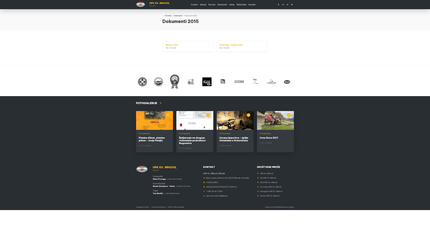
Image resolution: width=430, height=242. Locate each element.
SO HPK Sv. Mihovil (267, 178)
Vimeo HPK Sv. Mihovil (269, 196)
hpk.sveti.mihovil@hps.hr (217, 196)
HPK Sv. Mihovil (266, 173)
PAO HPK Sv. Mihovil (268, 182)
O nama (194, 4)
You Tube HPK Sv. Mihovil (270, 187)
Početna (167, 16)
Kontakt (252, 4)
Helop (231, 4)
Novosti (212, 4)
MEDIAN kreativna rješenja (285, 207)
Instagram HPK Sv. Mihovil (270, 191)
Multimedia (241, 4)
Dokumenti (222, 4)
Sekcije (203, 4)
